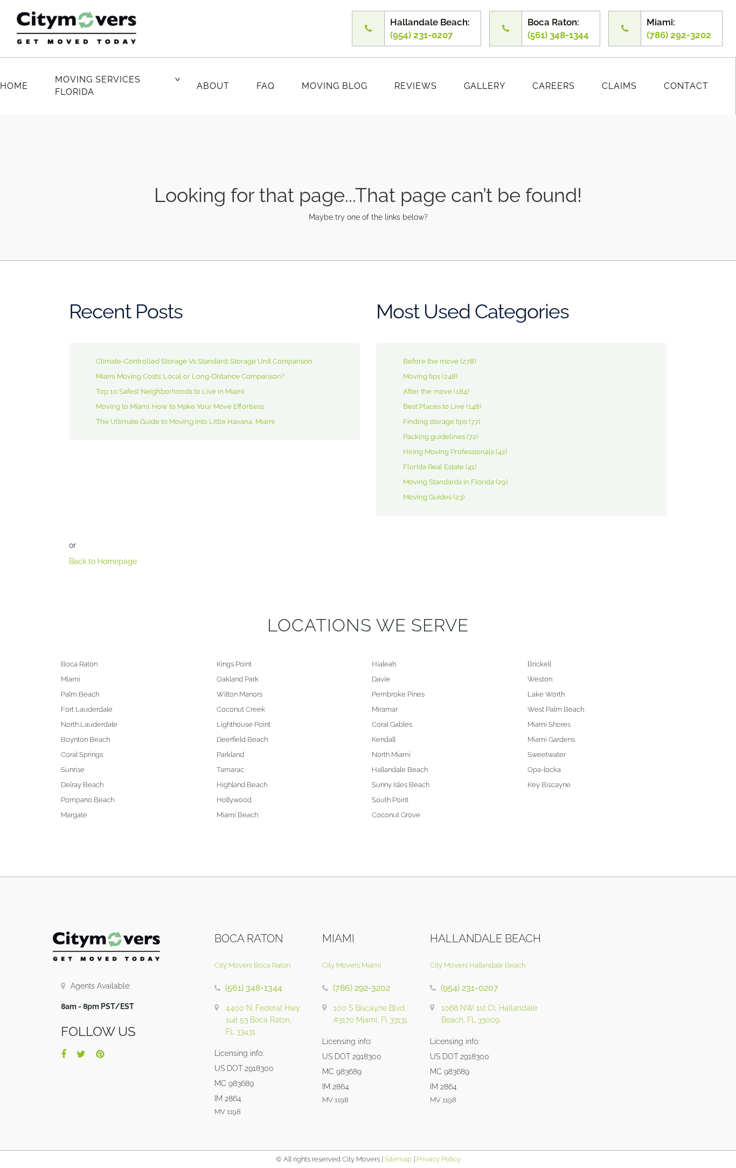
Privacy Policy (438, 1159)
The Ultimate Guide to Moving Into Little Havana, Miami (185, 422)
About (213, 86)
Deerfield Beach (242, 739)
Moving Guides (427, 497)
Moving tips (421, 376)
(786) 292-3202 (361, 988)
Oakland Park (238, 679)
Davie (381, 679)
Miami (70, 679)
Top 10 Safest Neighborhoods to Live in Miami (170, 391)
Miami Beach (237, 815)
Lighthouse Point (243, 724)
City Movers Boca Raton (252, 965)
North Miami (391, 754)
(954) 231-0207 (469, 988)
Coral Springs (82, 754)
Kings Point (234, 664)
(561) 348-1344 (253, 988)
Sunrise (73, 770)
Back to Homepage (103, 561)
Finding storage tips (435, 422)
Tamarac (230, 770)
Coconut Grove (396, 815)
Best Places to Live (433, 406)
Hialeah (384, 664)
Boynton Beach (85, 739)
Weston (539, 679)
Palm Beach (80, 694)
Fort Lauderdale (87, 709)
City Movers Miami (351, 965)
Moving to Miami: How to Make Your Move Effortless (180, 406)
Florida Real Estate (433, 467)
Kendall (383, 739)
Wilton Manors (239, 694)
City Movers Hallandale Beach (477, 965)
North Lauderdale (89, 724)
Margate (74, 815)
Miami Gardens (551, 739)
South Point (390, 800)
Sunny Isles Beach (400, 785)
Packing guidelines (434, 437)
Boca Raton (79, 664)
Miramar (385, 709)
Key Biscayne (549, 785)
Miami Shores (549, 724)
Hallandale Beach (400, 770)
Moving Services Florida (98, 85)
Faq (265, 86)
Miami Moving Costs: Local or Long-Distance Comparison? (190, 376)
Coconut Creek (241, 709)
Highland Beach (242, 785)
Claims (619, 86)
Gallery (484, 86)
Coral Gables (392, 724)
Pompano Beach (87, 800)
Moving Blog (334, 86)
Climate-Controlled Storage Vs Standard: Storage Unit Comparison (204, 361)
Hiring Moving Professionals (448, 452)
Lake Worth (546, 694)
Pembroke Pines (398, 694)
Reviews (415, 86)
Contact (686, 86)
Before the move (431, 361)
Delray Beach (82, 785)
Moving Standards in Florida (448, 482)
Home (14, 86)
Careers (553, 86)
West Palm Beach (555, 709)
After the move (427, 391)
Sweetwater (546, 754)
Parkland (230, 754)
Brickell (539, 664)
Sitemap (398, 1159)
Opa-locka (544, 770)
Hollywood (234, 800)
